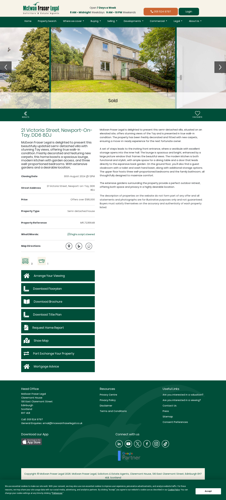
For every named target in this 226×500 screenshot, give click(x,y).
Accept (208, 491)
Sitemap (168, 416)
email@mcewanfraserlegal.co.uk (62, 423)
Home (27, 21)
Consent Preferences (175, 422)
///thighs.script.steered (81, 234)
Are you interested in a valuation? (183, 394)
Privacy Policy (108, 400)
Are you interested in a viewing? (182, 400)
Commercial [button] (157, 21)
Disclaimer (106, 405)
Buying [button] (95, 21)
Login (189, 11)
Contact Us (170, 405)
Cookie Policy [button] (174, 490)
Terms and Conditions (113, 411)
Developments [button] (132, 21)
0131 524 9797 (162, 11)
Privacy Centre (108, 394)
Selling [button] (111, 21)
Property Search (47, 21)
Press (166, 411)
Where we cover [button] (72, 21)
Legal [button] (177, 21)
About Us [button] (194, 21)
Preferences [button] (57, 493)
